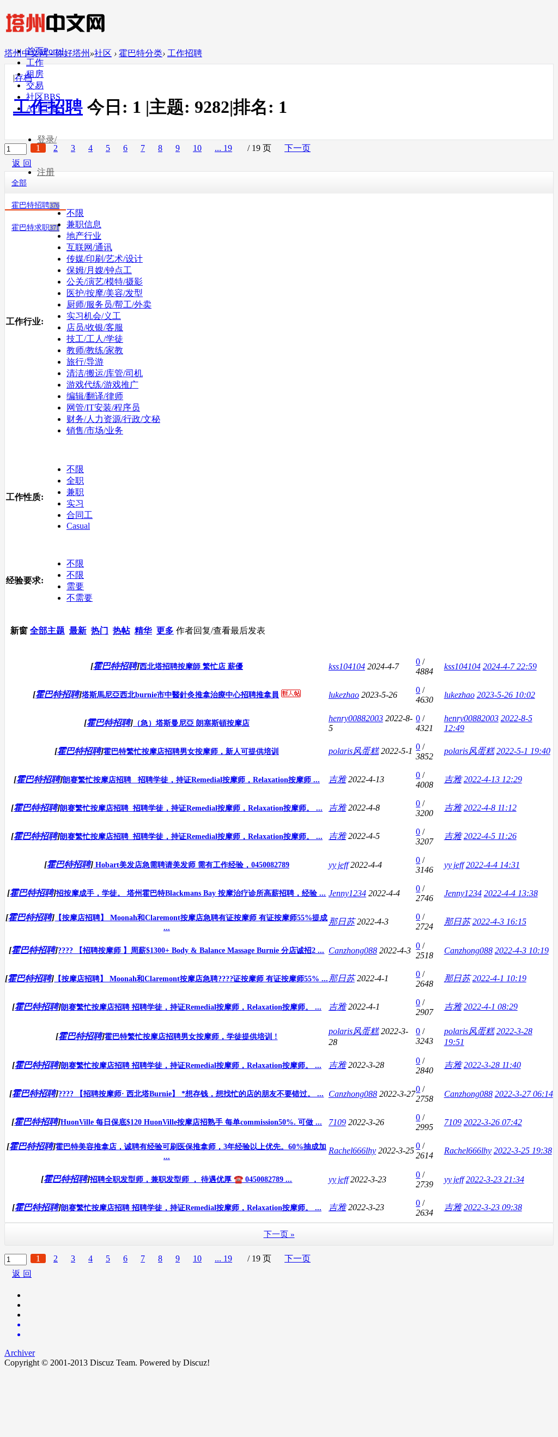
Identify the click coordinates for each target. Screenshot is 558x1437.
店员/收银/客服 (94, 327)
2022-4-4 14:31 (493, 865)
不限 (75, 213)
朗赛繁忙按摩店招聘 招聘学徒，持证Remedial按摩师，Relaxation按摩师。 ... (191, 808)
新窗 (19, 630)
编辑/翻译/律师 (94, 396)
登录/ (47, 139)
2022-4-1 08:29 (491, 1006)
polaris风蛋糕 (354, 751)
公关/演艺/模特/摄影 (104, 281)
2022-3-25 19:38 (523, 1150)
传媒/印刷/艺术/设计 (104, 258)
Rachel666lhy (352, 1150)
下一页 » (279, 1234)
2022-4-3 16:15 (499, 921)
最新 (78, 630)
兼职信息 (83, 224)
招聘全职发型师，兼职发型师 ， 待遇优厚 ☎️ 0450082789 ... (191, 1179)
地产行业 (83, 235)
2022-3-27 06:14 (524, 1093)
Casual (78, 525)
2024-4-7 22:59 (510, 666)
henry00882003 (356, 718)
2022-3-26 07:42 (493, 1122)
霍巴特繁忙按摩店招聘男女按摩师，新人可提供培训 (191, 751)
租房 (35, 74)
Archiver (19, 1352)
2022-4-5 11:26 (490, 836)
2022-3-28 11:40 (492, 1065)
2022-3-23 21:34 (495, 1179)
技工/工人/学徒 (94, 338)
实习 (75, 503)
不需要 (79, 597)
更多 (165, 630)
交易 (35, 85)
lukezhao (344, 694)
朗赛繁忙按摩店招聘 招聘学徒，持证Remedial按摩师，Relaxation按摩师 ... (191, 780)
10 (197, 1258)
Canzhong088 (353, 950)
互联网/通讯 (89, 247)
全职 (75, 480)
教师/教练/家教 (94, 350)
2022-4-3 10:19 (522, 950)
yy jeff (338, 865)
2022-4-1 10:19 (499, 978)
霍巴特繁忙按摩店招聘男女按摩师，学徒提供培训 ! (191, 1037)
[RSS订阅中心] (290, 1334)
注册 (45, 172)
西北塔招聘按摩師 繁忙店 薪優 (191, 666)
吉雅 (337, 779)
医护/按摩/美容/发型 (104, 293)
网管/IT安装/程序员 (103, 407)
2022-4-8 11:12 (490, 807)
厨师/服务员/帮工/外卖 (108, 304)
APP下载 (43, 108)
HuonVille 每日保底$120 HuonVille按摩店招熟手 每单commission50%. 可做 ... (191, 1122)
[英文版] (290, 1325)
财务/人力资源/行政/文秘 (113, 419)
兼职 (75, 492)
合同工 (79, 515)
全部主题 (47, 630)
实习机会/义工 (93, 316)
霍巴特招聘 (35, 205)
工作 (35, 62)
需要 (75, 586)
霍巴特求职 (35, 228)
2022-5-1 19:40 (523, 751)
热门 (99, 630)
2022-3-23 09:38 (493, 1207)
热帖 (121, 630)
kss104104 (347, 666)
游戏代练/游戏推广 (102, 384)
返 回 (22, 1273)
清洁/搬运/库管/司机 (104, 373)
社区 (43, 96)
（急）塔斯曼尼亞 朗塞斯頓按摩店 (191, 723)
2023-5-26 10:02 (506, 694)
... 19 (223, 1258)
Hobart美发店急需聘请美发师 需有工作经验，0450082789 (191, 865)
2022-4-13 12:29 (493, 779)
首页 (45, 51)
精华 (143, 630)
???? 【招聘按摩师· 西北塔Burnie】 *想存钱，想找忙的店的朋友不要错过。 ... (191, 1094)
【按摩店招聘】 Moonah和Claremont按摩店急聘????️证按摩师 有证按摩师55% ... (191, 979)
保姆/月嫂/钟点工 (99, 270)
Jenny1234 (347, 893)
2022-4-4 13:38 (511, 893)
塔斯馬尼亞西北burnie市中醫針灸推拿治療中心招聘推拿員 (180, 695)
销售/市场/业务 (94, 430)
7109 (337, 1122)
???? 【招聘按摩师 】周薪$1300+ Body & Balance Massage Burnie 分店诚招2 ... (191, 950)
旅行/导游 (85, 361)
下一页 (297, 1258)
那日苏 (342, 921)
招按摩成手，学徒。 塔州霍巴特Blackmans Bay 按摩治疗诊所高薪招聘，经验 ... (191, 893)
